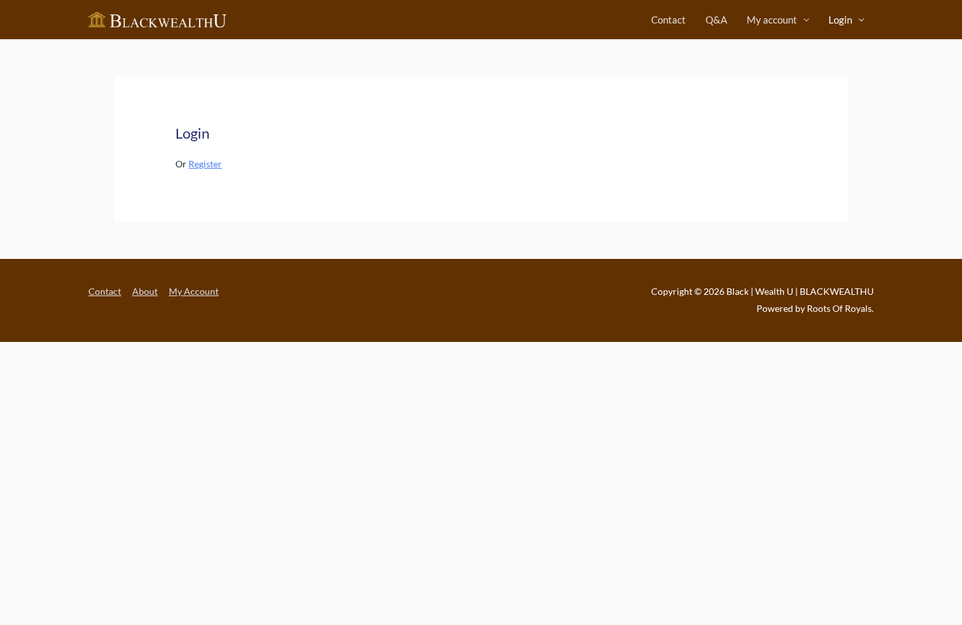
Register (205, 163)
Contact (668, 19)
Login (840, 19)
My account (772, 19)
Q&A (716, 19)
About (145, 291)
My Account (194, 291)
